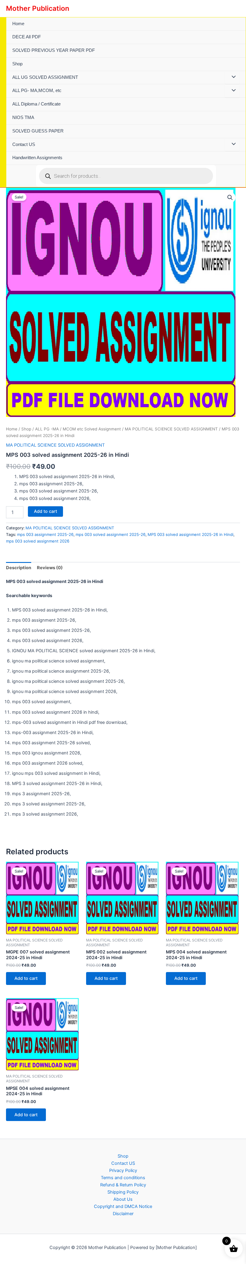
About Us (123, 1199)
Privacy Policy (123, 1170)
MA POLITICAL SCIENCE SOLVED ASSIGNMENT (171, 429)
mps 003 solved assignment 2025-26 (111, 534)
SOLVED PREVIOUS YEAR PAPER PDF (53, 50)
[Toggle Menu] (232, 77)
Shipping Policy (123, 1192)
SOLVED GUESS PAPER (38, 131)
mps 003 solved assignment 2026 (37, 541)
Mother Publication (37, 8)
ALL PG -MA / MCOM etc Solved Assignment (78, 429)
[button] (230, 197)
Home (18, 23)
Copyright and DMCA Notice (123, 1206)
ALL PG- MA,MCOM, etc (37, 90)
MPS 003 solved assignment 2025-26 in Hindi (190, 534)
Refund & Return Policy (123, 1185)
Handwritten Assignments (37, 157)
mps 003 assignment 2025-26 (45, 534)
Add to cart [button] (26, 978)
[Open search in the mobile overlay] (126, 176)
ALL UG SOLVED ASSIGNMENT (45, 77)
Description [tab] (18, 567)
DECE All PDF (26, 36)
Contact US (23, 144)
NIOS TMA (23, 117)
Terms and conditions (123, 1177)
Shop (17, 63)
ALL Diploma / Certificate (36, 104)
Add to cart (45, 511)
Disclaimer (123, 1213)
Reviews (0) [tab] (50, 567)
